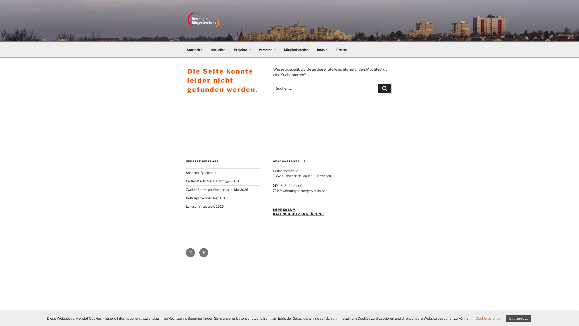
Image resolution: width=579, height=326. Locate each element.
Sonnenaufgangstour (201, 173)
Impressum (284, 209)
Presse (341, 50)
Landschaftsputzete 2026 (205, 206)
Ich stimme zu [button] (518, 318)
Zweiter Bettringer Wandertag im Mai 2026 (217, 190)
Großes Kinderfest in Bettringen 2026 (213, 181)
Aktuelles (218, 50)
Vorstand (265, 50)
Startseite (194, 50)
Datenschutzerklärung (298, 214)
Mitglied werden (296, 50)
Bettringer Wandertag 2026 (206, 198)
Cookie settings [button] (488, 318)
